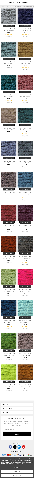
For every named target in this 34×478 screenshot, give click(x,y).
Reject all (17, 471)
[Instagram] (19, 447)
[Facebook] (10, 447)
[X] (15, 447)
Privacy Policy (19, 464)
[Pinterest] (23, 447)
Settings (17, 467)
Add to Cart (9, 25)
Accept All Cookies (17, 475)
